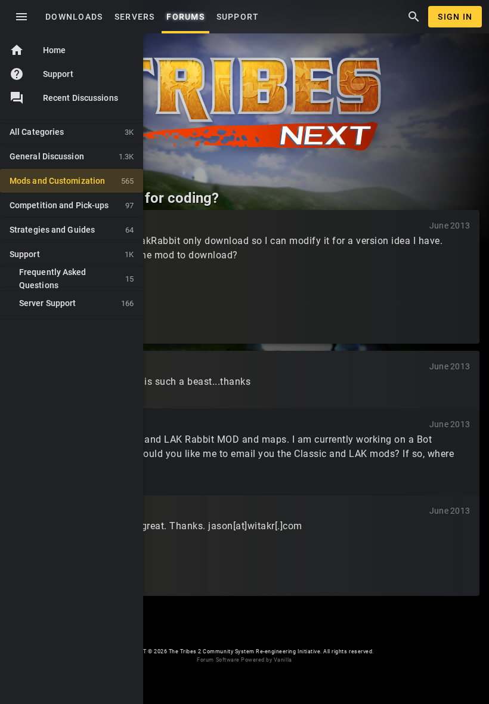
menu (21, 17)
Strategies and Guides (72, 229)
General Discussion (72, 156)
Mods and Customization (72, 181)
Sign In (455, 16)
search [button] (414, 17)
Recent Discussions (80, 98)
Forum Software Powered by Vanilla (244, 660)
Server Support (76, 303)
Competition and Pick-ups (72, 205)
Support (41, 74)
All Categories (72, 132)
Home (38, 50)
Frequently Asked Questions (76, 278)
